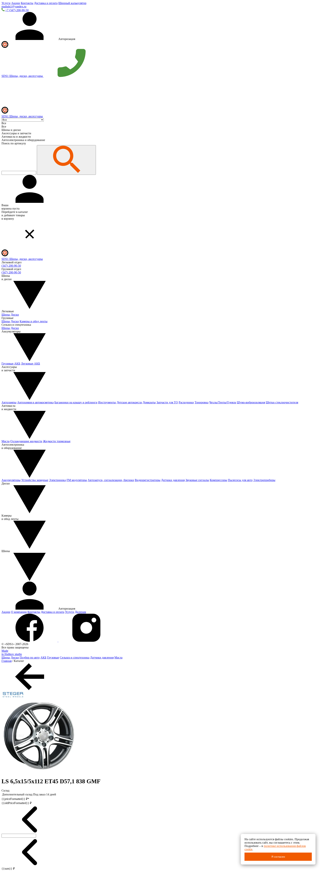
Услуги (5, 3)
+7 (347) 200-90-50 (17, 10)
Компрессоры (218, 480)
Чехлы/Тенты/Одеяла (222, 402)
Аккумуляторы (11, 480)
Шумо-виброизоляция (251, 402)
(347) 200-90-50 (11, 265)
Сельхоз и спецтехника (74, 657)
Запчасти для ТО (167, 402)
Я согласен (278, 856)
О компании (19, 612)
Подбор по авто (30, 657)
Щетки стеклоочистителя (282, 402)
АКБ (43, 657)
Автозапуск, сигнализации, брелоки (111, 480)
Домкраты (149, 402)
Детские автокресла (129, 402)
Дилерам (80, 612)
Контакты (27, 3)
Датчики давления (173, 480)
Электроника (57, 480)
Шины (5, 314)
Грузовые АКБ (10, 363)
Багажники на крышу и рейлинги (75, 402)
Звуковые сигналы (197, 480)
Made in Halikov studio (11, 652)
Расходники (186, 402)
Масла (5, 441)
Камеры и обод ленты (33, 321)
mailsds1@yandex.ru (13, 6)
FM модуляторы (77, 480)
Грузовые (53, 657)
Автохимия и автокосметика (35, 402)
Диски (15, 314)
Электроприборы (264, 480)
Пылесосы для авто (240, 480)
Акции (15, 3)
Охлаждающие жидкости (26, 441)
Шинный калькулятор (72, 3)
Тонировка (201, 402)
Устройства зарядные (34, 480)
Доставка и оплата (46, 3)
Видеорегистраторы (147, 480)
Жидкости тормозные (56, 441)
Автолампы (8, 402)
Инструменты (107, 402)
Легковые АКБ (30, 363)
